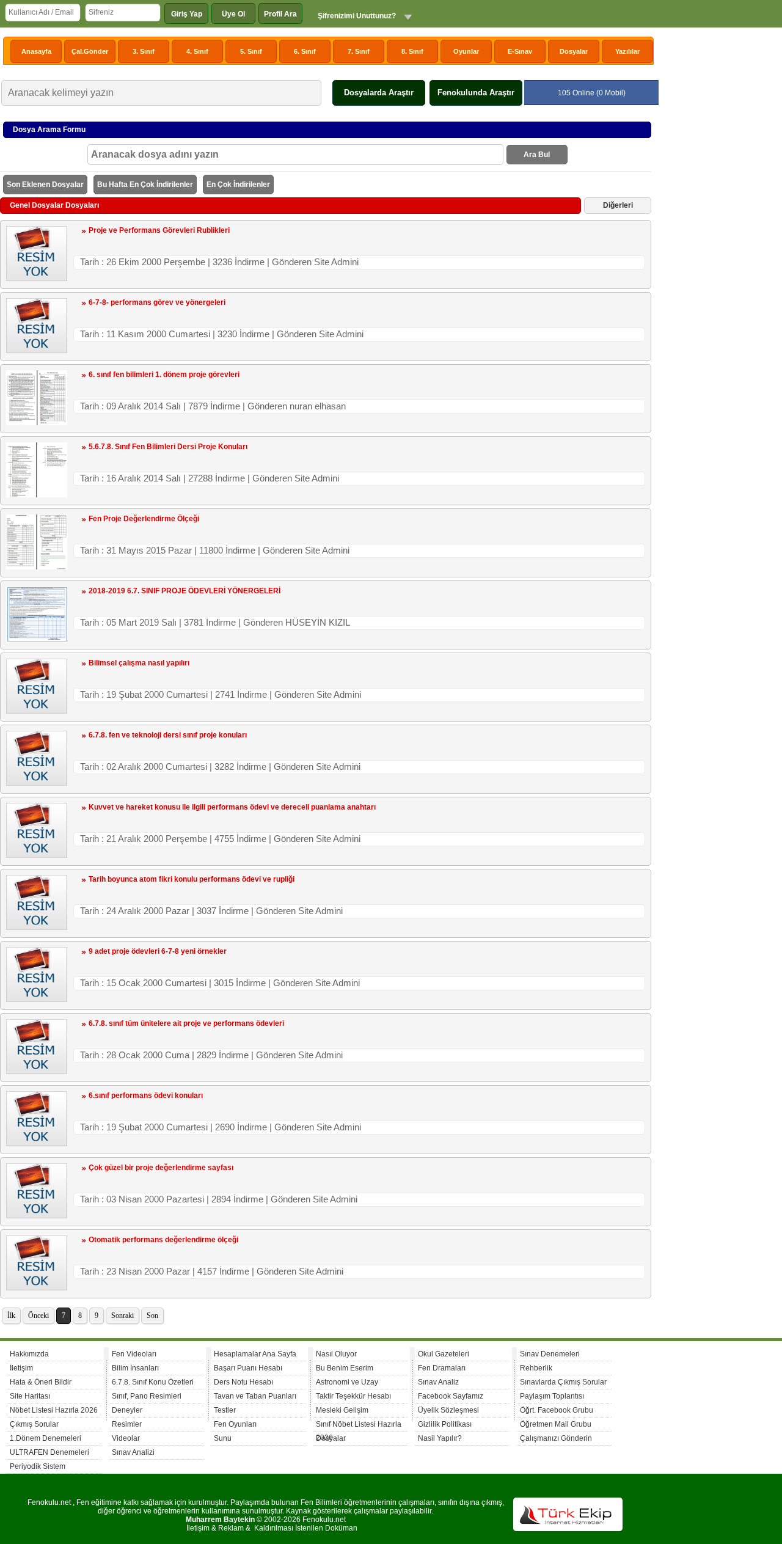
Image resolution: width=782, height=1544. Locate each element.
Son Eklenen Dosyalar (45, 184)
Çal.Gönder (89, 51)
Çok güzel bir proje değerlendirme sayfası (161, 1167)
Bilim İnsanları (135, 1368)
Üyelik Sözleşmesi (448, 1410)
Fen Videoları (134, 1354)
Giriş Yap (186, 14)
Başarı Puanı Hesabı (248, 1368)
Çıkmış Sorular (34, 1424)
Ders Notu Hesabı (243, 1382)
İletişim (21, 1368)
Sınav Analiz (438, 1382)
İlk (11, 1315)
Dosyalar (574, 51)
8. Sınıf (412, 51)
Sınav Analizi (133, 1452)
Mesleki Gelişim (342, 1410)
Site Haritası (30, 1396)
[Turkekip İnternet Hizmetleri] (568, 1528)
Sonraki (122, 1315)
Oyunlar (466, 51)
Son (152, 1315)
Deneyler (127, 1410)
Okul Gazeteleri (443, 1354)
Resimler (127, 1424)
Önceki (38, 1315)
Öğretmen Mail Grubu (555, 1424)
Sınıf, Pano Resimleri (146, 1396)
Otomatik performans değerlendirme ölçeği (163, 1239)
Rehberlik (536, 1368)
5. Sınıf (251, 51)
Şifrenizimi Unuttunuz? (357, 16)
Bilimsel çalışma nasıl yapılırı (139, 663)
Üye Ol (233, 14)
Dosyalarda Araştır (379, 92)
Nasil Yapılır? (440, 1438)
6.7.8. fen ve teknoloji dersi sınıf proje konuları (168, 735)
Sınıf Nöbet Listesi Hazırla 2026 (358, 1426)
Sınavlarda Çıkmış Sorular (563, 1382)
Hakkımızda (29, 1354)
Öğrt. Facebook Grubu (556, 1410)
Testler (225, 1410)
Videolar (126, 1438)
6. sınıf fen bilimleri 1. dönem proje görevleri (164, 374)
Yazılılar (627, 51)
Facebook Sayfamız (450, 1396)
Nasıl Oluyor (336, 1354)
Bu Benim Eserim (344, 1368)
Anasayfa (36, 51)
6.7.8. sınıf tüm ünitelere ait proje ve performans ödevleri (186, 1023)
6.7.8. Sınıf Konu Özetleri (153, 1382)
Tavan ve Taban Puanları (255, 1396)
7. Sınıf (359, 51)
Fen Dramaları (442, 1368)
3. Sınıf (144, 51)
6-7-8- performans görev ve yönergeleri (157, 302)
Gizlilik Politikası (445, 1424)
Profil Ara (280, 14)
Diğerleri (618, 205)
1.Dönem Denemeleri (45, 1438)
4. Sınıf (197, 51)
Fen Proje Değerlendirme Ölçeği (144, 518)
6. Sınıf (305, 51)
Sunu (223, 1438)
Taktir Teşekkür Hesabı (353, 1396)
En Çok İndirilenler (238, 184)
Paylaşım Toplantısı (552, 1396)
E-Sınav (520, 51)
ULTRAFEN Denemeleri (49, 1452)
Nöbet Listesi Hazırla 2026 (54, 1410)
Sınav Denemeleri (550, 1354)
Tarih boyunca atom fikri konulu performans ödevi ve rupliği (191, 879)
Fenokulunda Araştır (475, 92)
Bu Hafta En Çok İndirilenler (145, 184)
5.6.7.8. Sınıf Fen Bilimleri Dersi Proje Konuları (168, 446)
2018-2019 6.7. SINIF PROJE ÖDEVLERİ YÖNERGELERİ (184, 591)
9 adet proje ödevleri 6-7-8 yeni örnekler (158, 951)
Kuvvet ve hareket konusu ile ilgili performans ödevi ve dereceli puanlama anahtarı (232, 807)
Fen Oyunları (235, 1424)
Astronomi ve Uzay (347, 1382)
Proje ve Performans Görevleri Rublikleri (159, 230)
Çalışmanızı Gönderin (556, 1438)
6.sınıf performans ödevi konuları (146, 1095)
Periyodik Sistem (37, 1466)
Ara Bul (537, 154)
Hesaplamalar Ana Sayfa (255, 1354)
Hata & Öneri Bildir (40, 1382)
